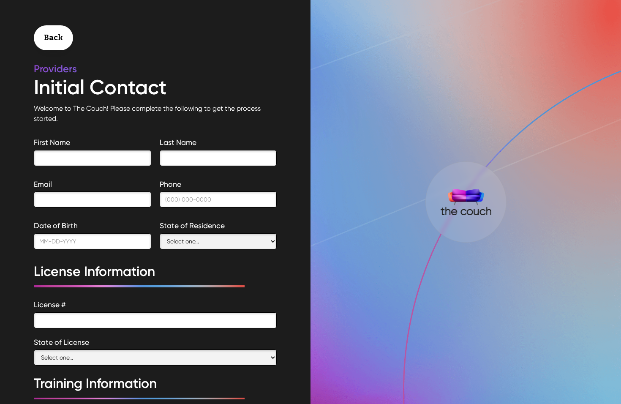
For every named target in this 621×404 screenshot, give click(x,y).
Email (43, 184)
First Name (52, 142)
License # (50, 304)
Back (53, 37)
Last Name (178, 142)
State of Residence (192, 225)
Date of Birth (56, 225)
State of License (61, 342)
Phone (170, 184)
